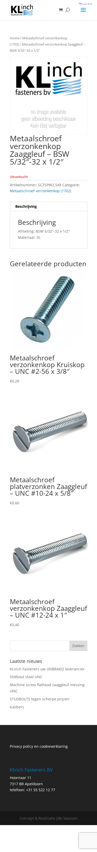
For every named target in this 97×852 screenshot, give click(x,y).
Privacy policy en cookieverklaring (39, 746)
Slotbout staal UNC (26, 676)
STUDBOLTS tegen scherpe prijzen (39, 699)
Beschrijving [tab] (26, 206)
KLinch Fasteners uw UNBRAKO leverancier (47, 668)
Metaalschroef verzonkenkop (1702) (40, 190)
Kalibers (17, 707)
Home (14, 38)
